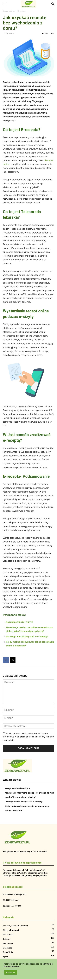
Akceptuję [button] (10, 972)
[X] (12, 660)
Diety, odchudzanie (11, 930)
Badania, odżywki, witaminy (15, 926)
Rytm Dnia (8, 952)
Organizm (21, 11)
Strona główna (9, 11)
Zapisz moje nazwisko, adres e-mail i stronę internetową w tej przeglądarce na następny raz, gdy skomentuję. (28, 736)
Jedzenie (6, 939)
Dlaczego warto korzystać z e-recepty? (27, 636)
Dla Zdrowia (8, 934)
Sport (5, 957)
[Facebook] (6, 660)
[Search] (53, 4)
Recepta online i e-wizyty (19, 622)
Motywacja (8, 943)
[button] (5, 4)
